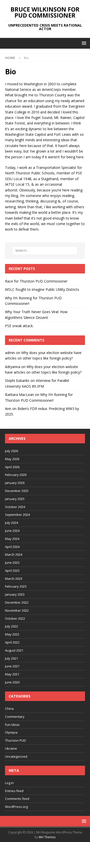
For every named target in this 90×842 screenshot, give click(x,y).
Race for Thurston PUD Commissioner (36, 281)
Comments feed (17, 798)
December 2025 (16, 490)
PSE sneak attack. (19, 325)
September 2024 (17, 514)
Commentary (14, 716)
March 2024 (13, 554)
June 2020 (12, 682)
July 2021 (11, 658)
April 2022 (12, 642)
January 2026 (14, 482)
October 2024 (15, 507)
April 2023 (12, 570)
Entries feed (14, 791)
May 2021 (12, 674)
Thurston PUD (15, 740)
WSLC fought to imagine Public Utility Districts (42, 289)
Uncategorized (16, 756)
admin (10, 352)
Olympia (11, 732)
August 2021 (14, 650)
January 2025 (14, 499)
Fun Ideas (12, 724)
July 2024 (11, 522)
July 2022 (11, 626)
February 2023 (15, 586)
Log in (9, 783)
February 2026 (15, 474)
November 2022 (17, 610)
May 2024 (12, 538)
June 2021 (12, 666)
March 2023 (13, 578)
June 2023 (12, 562)
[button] (83, 43)
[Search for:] (45, 250)
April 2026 (12, 467)
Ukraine (11, 748)
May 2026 (12, 459)
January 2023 (14, 594)
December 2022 (16, 602)
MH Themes (47, 837)
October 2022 (15, 618)
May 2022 (12, 634)
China (9, 708)
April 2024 (12, 546)
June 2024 (12, 530)
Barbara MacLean (19, 394)
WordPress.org (16, 806)
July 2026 (11, 451)
